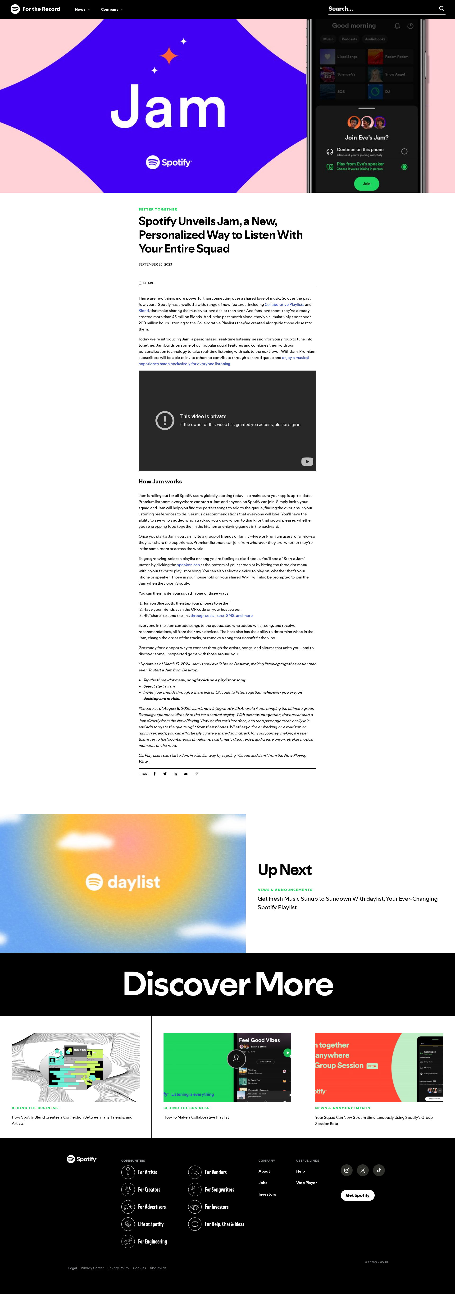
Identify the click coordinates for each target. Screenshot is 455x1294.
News (80, 9)
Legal (72, 1268)
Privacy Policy (118, 1268)
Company (109, 9)
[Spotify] (35, 9)
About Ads (158, 1268)
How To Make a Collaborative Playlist (196, 1117)
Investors (267, 1194)
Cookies (139, 1268)
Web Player (306, 1182)
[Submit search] (440, 8)
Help (300, 1171)
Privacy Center (92, 1268)
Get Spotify (360, 1195)
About (264, 1171)
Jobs (263, 1182)
